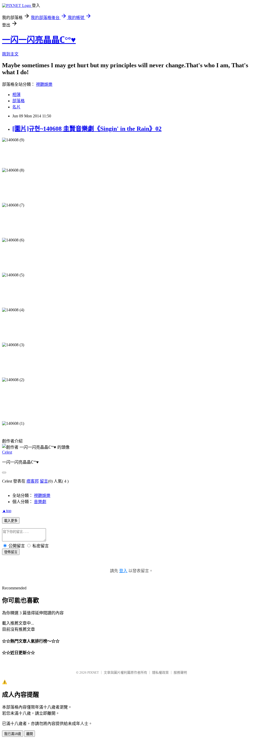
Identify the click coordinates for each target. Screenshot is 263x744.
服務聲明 (180, 672)
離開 (29, 734)
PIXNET (93, 672)
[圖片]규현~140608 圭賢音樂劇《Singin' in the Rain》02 (87, 128)
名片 (16, 107)
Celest (7, 452)
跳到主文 (10, 54)
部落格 (18, 101)
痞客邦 (32, 481)
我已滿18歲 (12, 734)
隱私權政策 (160, 672)
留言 (44, 481)
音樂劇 (40, 502)
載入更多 (10, 521)
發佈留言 (10, 552)
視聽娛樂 (44, 84)
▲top (6, 510)
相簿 (16, 94)
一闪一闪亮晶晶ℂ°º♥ (39, 39)
